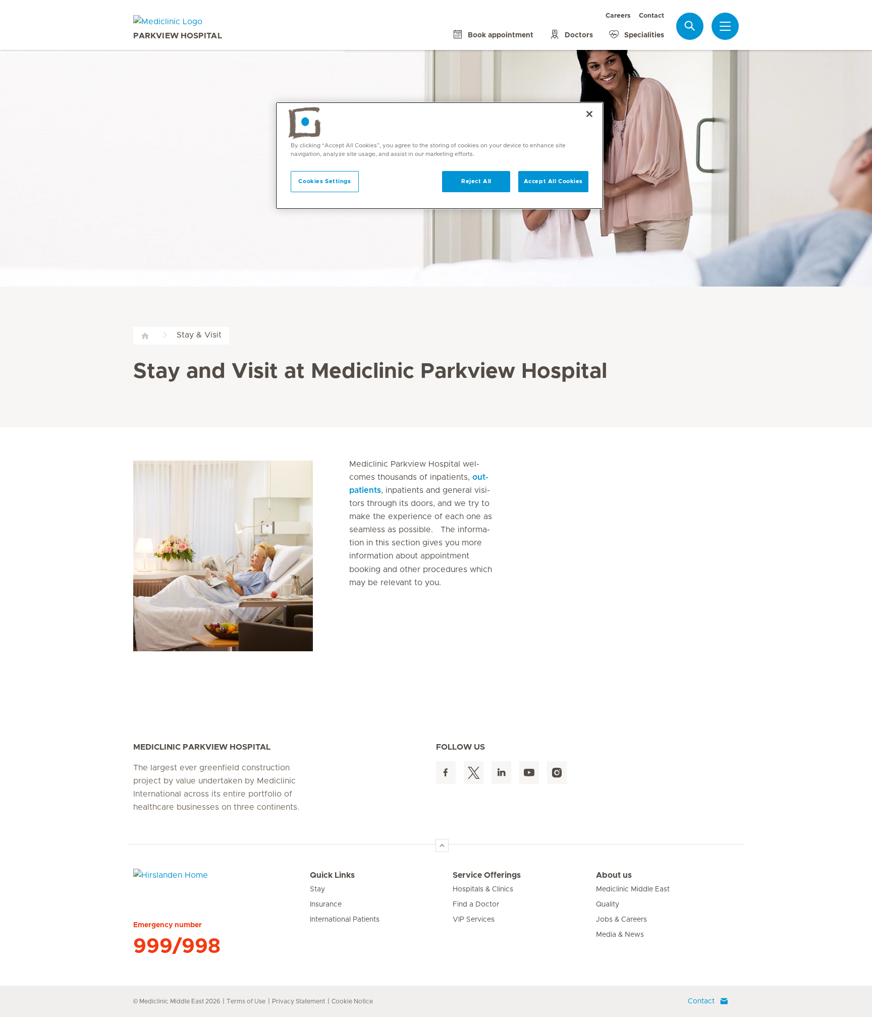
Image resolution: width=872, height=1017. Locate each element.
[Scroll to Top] (442, 845)
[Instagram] (557, 772)
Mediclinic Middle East (633, 889)
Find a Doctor (476, 904)
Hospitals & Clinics (483, 889)
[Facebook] (446, 772)
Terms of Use (246, 1001)
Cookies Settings (324, 181)
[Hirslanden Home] (221, 881)
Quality (607, 904)
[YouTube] (529, 772)
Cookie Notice (352, 1001)
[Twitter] (473, 772)
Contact (651, 16)
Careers (618, 16)
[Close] (589, 114)
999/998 (177, 946)
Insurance (326, 904)
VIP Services (474, 919)
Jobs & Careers (621, 919)
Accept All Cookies (553, 181)
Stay (317, 889)
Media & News (620, 934)
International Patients (344, 919)
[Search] (690, 26)
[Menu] (725, 26)
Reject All (476, 181)
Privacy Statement (298, 1001)
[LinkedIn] (501, 772)
